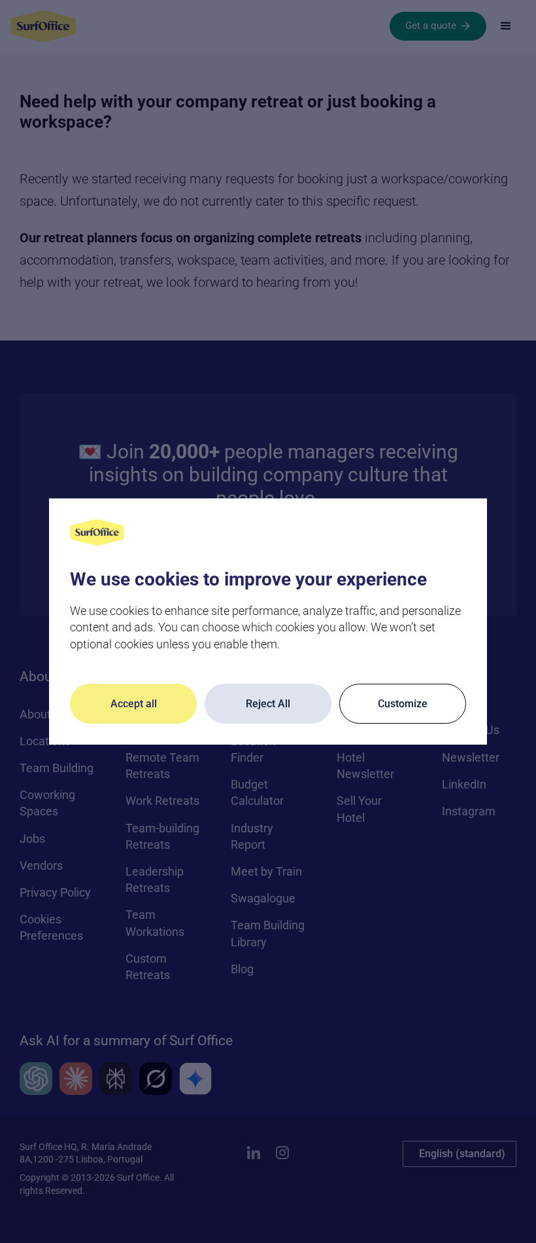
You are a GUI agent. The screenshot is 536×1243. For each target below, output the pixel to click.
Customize (402, 703)
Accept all (133, 703)
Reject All (268, 703)
